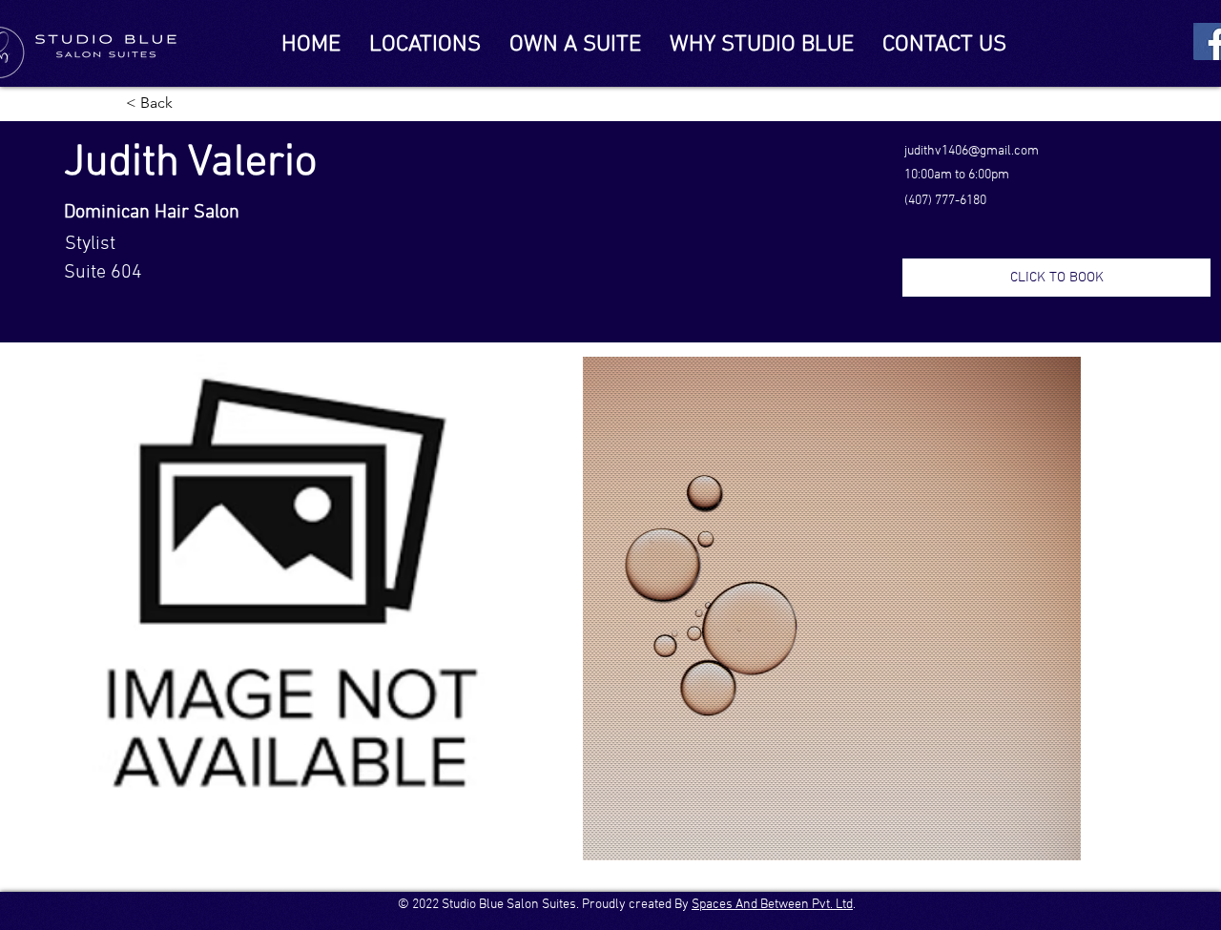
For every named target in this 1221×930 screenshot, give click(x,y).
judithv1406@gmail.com (971, 151)
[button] (1056, 277)
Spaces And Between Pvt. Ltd (772, 905)
